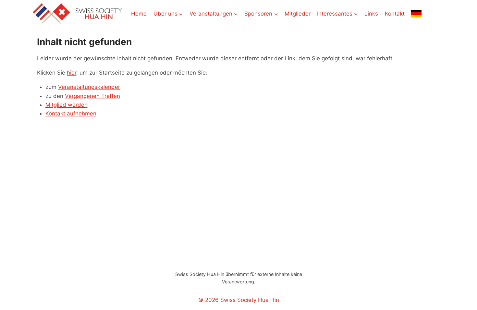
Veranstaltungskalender (89, 87)
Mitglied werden (66, 104)
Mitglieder (298, 13)
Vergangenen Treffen (92, 96)
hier (71, 72)
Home (139, 13)
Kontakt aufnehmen (70, 113)
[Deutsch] (416, 14)
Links (371, 13)
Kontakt (395, 13)
